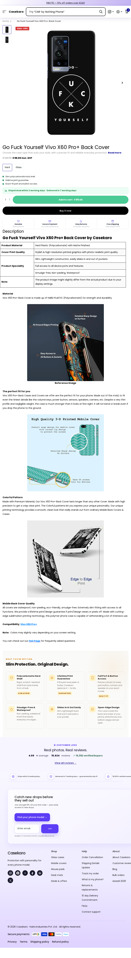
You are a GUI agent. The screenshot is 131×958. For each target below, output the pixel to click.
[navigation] (7, 29)
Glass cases (57, 857)
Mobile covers (58, 863)
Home (6, 21)
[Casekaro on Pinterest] (17, 873)
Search (100, 12)
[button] (111, 11)
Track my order (90, 873)
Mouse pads (58, 869)
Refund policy (60, 941)
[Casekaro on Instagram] (10, 873)
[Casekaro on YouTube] (25, 873)
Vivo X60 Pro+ (28, 624)
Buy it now (65, 210)
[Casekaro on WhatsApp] (39, 873)
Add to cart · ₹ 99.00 (71, 199)
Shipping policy (39, 941)
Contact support (91, 911)
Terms (23, 941)
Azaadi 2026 (119, 881)
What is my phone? (93, 879)
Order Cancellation (92, 857)
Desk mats (57, 875)
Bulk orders (118, 875)
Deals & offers (59, 881)
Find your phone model (32, 817)
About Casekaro (121, 857)
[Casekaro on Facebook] (32, 873)
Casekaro (16, 853)
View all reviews (66, 763)
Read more (114, 152)
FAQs (84, 905)
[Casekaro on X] (10, 880)
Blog (114, 869)
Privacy (12, 941)
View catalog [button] (4, 11)
